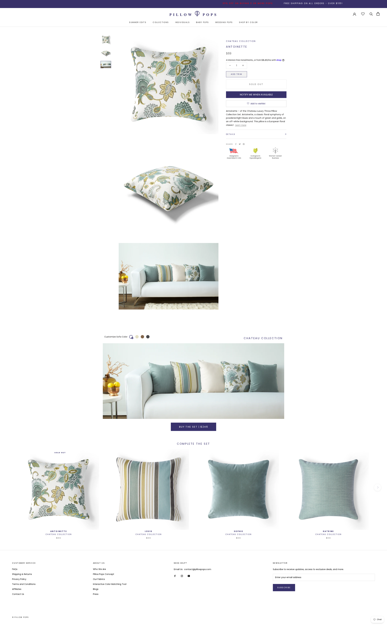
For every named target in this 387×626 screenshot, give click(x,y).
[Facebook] (236, 144)
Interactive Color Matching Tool (109, 584)
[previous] (9, 487)
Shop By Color (248, 22)
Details (230, 134)
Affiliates (16, 589)
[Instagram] (182, 576)
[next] (377, 487)
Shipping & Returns (22, 574)
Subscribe (284, 587)
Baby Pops (202, 22)
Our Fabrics (99, 579)
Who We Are (99, 569)
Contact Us (18, 594)
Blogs (95, 589)
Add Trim (236, 74)
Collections (161, 22)
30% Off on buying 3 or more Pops (223, 3)
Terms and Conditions (24, 584)
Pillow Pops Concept (103, 574)
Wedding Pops (224, 22)
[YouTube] (189, 576)
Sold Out (256, 84)
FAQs (14, 569)
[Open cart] (378, 14)
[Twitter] (240, 144)
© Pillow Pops (20, 617)
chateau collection (241, 41)
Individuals (182, 22)
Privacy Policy (19, 579)
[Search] (371, 13)
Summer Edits (137, 22)
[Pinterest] (244, 144)
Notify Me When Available (256, 94)
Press (95, 594)
